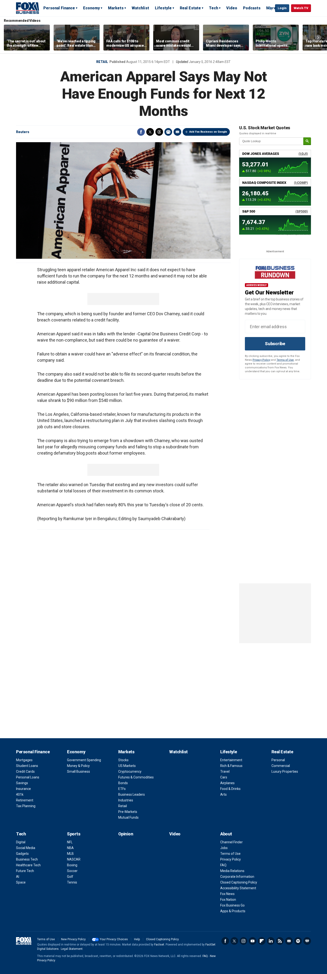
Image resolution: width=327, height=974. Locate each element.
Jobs (224, 848)
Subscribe (275, 343)
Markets (116, 8)
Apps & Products (232, 911)
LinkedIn (271, 941)
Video (231, 8)
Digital (20, 842)
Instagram (243, 941)
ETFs (122, 789)
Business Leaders (131, 794)
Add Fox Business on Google (208, 131)
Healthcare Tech (28, 865)
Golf (70, 876)
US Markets (127, 766)
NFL (70, 842)
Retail (102, 62)
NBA (70, 848)
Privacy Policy (261, 359)
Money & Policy (78, 766)
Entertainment (231, 760)
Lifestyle (163, 8)
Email (177, 132)
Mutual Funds (128, 817)
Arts (223, 794)
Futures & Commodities (136, 777)
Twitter (150, 132)
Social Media (25, 848)
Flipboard (261, 941)
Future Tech (25, 871)
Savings (22, 783)
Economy (91, 8)
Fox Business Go (232, 905)
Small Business (78, 771)
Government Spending (84, 760)
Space (21, 882)
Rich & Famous (231, 766)
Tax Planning (25, 806)
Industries (125, 800)
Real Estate (190, 8)
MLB (70, 854)
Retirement (24, 800)
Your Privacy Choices (114, 939)
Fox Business (27, 8)
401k (19, 794)
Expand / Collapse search (270, 8)
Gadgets (22, 854)
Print (168, 132)
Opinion (125, 833)
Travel (225, 771)
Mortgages (24, 760)
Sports (73, 833)
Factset (159, 944)
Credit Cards (25, 771)
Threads (159, 132)
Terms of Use (285, 359)
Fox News (227, 894)
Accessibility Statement (238, 888)
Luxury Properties (284, 771)
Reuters (22, 132)
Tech (213, 8)
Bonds (123, 783)
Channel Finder (231, 842)
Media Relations (232, 871)
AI (17, 876)
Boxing (72, 865)
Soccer (72, 871)
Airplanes (227, 783)
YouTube (252, 941)
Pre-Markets (127, 812)
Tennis (72, 882)
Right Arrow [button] (318, 37)
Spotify (298, 941)
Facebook (141, 132)
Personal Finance (59, 8)
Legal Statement (72, 949)
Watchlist (140, 8)
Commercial (280, 766)
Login (282, 8)
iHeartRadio (307, 941)
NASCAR (73, 859)
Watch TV (301, 8)
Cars (223, 777)
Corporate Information (237, 876)
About (226, 833)
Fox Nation (228, 899)
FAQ (223, 865)
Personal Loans (27, 777)
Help (137, 939)
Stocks (123, 760)
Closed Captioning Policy (238, 882)
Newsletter (289, 941)
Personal (278, 760)
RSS (280, 941)
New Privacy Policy (73, 939)
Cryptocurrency (129, 771)
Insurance (23, 789)
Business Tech (27, 859)
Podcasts (251, 8)
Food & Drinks (230, 789)
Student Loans (27, 766)
